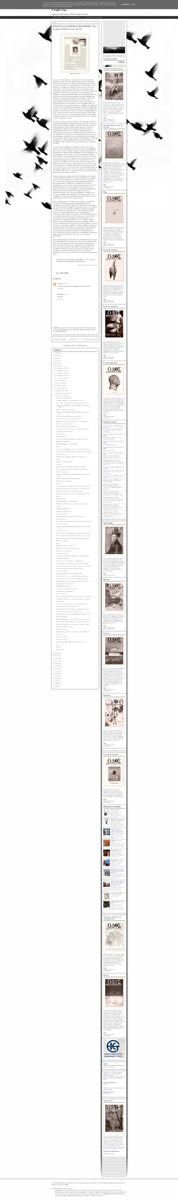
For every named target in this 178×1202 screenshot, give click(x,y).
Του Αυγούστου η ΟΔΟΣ (116, 893)
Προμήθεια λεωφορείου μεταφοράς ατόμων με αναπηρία (73, 538)
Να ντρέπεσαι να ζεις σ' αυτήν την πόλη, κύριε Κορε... (72, 576)
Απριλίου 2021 (61, 388)
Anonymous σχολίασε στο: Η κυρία (111, 460)
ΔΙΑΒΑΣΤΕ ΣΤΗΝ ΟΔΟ (63, 441)
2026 (56, 353)
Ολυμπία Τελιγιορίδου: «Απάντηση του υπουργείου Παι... (73, 624)
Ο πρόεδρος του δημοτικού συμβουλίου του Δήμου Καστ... (73, 556)
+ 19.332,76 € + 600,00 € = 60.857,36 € (67, 589)
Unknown (60, 283)
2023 (56, 361)
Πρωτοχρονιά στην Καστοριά (65, 584)
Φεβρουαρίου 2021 (62, 393)
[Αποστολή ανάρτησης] (57, 273)
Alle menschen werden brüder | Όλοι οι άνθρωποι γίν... (71, 642)
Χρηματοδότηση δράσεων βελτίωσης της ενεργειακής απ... (73, 619)
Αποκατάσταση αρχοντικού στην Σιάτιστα (68, 611)
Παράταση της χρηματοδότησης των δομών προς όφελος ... (73, 621)
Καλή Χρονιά (60, 649)
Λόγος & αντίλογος (115, 809)
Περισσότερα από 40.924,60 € (64, 591)
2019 (56, 656)
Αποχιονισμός (60, 601)
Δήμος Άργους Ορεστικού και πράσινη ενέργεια (70, 516)
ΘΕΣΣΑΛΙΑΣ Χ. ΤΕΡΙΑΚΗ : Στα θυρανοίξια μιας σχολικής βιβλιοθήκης (118, 871)
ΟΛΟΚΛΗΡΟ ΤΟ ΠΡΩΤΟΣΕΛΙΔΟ (111, 1151)
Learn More (125, 4)
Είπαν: (58, 459)
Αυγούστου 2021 (61, 378)
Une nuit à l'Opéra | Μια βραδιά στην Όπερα (68, 416)
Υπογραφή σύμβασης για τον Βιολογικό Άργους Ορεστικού (73, 599)
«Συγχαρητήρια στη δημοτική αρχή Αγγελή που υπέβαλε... (73, 563)
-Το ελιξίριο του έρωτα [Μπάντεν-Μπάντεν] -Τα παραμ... (73, 486)
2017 (56, 661)
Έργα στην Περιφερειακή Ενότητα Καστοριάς (69, 568)
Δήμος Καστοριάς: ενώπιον (117, 860)
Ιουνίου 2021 (60, 383)
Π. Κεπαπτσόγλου (61, 436)
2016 (56, 663)
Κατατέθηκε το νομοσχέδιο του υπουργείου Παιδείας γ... (73, 403)
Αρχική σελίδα (74, 339)
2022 (56, 363)
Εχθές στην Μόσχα (61, 616)
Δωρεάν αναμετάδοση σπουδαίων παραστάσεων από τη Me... (74, 451)
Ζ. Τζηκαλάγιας (60, 434)
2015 (56, 666)
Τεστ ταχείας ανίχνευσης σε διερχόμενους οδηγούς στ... (72, 469)
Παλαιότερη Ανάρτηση (89, 339)
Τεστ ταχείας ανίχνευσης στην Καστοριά (68, 419)
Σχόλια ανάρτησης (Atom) (79, 345)
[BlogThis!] (62, 273)
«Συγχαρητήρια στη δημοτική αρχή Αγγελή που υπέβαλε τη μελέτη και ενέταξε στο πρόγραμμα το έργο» (118, 882)
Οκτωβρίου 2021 (61, 373)
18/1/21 (65, 283)
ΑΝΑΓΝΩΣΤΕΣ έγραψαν (116, 850)
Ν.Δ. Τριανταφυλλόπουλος (109, 1082)
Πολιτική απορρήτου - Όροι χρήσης (93, 17)
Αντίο (58, 644)
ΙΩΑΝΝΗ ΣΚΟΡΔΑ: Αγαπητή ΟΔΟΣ (66, 444)
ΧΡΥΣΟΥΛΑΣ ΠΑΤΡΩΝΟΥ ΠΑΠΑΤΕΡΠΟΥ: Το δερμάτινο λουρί (73, 413)
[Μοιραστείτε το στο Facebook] (66, 273)
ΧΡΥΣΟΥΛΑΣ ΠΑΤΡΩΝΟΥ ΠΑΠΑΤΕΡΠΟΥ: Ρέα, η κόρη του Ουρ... (73, 527)
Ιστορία (58, 446)
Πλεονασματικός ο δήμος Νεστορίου (66, 606)
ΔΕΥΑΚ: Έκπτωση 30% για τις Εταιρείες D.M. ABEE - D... (73, 632)
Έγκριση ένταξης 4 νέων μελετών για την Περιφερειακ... (73, 429)
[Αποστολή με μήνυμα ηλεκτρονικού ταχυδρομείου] (60, 273)
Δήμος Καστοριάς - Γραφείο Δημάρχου (67, 548)
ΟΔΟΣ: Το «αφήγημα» (62, 541)
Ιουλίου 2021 (60, 380)
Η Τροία (58, 647)
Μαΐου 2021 (60, 386)
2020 (56, 653)
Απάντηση (60, 288)
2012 (56, 673)
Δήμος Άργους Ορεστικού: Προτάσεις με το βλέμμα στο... (73, 421)
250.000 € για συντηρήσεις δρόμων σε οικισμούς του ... (72, 457)
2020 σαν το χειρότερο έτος (64, 398)
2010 (56, 678)
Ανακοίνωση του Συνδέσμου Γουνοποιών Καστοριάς (71, 604)
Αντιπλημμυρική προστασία (64, 431)
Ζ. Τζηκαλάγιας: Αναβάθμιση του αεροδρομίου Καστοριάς (73, 533)
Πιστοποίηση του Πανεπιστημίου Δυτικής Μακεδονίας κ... (73, 609)
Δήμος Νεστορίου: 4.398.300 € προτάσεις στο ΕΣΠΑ (71, 467)
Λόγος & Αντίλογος (62, 454)
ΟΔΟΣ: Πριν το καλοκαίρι (63, 481)
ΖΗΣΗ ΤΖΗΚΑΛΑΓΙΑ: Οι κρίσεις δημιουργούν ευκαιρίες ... (73, 581)
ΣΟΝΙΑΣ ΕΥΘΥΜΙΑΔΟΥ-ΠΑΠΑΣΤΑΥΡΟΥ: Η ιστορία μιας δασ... (73, 475)
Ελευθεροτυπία (106, 1093)
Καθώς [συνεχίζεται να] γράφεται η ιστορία (69, 491)
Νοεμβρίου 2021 (61, 370)
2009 (56, 681)
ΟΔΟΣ (104, 118)
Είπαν (58, 543)
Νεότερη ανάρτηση (59, 339)
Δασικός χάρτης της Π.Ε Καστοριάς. (66, 426)
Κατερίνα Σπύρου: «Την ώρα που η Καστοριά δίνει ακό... (73, 494)
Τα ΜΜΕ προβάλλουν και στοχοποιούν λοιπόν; (70, 400)
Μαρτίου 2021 (61, 391)
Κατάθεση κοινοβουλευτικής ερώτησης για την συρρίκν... (73, 504)
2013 (56, 671)
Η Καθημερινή (106, 1083)
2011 (56, 676)
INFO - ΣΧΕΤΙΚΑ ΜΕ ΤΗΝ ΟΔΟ (73, 17)
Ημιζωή (58, 496)
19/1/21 (66, 294)
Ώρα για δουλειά (61, 499)
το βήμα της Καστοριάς (108, 119)
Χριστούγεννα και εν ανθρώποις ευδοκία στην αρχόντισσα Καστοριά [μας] (117, 830)
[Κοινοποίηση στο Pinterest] (67, 273)
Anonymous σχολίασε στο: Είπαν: (111, 484)
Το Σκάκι (58, 464)
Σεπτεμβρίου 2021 (62, 375)
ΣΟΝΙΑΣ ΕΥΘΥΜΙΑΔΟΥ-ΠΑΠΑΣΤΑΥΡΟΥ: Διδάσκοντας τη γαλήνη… (73, 406)
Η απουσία (59, 634)
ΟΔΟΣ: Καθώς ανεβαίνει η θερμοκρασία (68, 478)
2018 (56, 658)
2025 (56, 356)
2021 (56, 366)
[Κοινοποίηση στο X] (64, 273)
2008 (56, 683)
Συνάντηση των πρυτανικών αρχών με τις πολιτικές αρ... (73, 488)
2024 (56, 358)
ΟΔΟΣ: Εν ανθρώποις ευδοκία (65, 627)
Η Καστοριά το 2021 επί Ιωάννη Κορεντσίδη (69, 573)
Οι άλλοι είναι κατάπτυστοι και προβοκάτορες (70, 561)
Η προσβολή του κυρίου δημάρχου (116, 841)
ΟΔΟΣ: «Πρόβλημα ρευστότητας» (66, 410)
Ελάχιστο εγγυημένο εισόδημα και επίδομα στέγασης (72, 439)
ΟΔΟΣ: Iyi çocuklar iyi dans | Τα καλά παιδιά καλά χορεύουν (118, 820)
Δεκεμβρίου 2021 (62, 368)
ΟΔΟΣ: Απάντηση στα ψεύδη (64, 546)
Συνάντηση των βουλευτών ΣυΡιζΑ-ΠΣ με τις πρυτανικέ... (73, 535)
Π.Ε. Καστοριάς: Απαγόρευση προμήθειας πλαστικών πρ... (73, 614)
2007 (56, 686)
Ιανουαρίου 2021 (62, 396)
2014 (56, 668)
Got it (133, 4)
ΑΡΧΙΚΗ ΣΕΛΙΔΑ (57, 17)
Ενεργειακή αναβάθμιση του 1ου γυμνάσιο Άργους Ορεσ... (73, 449)
